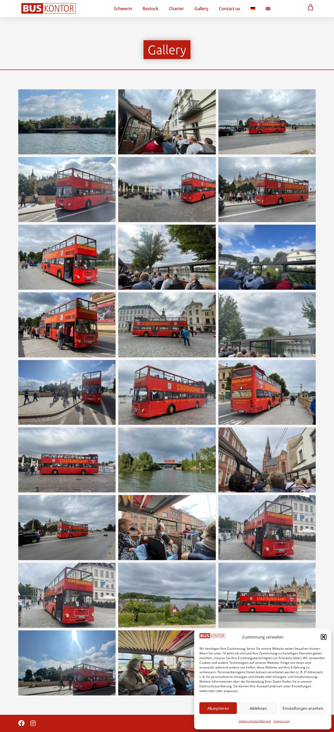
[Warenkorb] (310, 7)
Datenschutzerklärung (254, 721)
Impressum (281, 721)
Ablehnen (258, 708)
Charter (176, 8)
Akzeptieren (218, 708)
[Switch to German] (252, 9)
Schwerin (123, 8)
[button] (323, 637)
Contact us (229, 8)
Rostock (150, 8)
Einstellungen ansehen (303, 708)
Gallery (201, 8)
